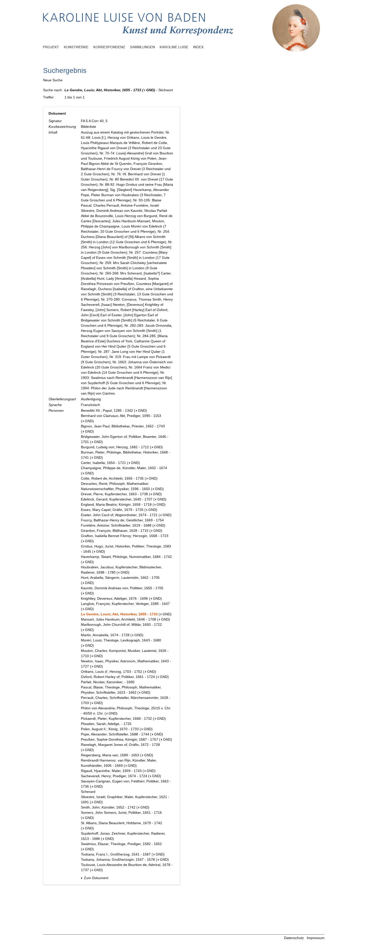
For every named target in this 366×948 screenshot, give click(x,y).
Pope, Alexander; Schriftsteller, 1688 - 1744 (115, 734)
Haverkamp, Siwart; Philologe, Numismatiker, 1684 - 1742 (126, 557)
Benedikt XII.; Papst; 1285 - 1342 (107, 410)
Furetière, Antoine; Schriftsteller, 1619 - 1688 (116, 525)
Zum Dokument (95, 878)
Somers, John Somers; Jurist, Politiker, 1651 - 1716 (121, 812)
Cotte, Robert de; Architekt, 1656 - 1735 (112, 478)
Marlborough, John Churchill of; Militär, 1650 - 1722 (121, 625)
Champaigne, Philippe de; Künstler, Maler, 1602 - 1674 (124, 468)
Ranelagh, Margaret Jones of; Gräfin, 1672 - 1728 (120, 745)
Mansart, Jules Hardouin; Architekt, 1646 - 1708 (118, 619)
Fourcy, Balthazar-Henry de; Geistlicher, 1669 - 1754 (122, 520)
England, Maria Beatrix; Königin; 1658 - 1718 (116, 504)
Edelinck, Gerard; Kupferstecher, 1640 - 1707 (116, 499)
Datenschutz (294, 938)
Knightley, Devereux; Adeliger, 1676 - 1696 (114, 598)
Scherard (88, 792)
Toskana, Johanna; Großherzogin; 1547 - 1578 (118, 859)
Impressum (315, 938)
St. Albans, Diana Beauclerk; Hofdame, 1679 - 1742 (121, 823)
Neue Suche (52, 80)
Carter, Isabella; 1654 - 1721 (103, 463)
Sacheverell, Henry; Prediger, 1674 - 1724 (114, 776)
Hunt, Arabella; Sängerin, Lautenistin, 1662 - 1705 (120, 578)
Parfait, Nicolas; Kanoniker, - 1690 (107, 682)
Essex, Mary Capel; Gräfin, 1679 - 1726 (112, 510)
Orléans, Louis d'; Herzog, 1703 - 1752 (111, 672)
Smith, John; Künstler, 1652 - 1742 (108, 807)
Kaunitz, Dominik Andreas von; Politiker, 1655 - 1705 (122, 588)
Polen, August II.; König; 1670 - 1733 (110, 729)
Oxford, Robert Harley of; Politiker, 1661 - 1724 (118, 677)
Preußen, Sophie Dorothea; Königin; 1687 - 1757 (119, 739)
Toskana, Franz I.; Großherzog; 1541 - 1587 (116, 854)
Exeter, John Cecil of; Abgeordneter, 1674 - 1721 (119, 515)
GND (150, 90)
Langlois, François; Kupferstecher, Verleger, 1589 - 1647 (125, 604)
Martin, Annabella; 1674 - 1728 (105, 635)
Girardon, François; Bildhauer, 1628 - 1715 (114, 531)
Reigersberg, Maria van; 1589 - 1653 (110, 755)
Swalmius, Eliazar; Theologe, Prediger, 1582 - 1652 (121, 844)
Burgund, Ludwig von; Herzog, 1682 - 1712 (115, 447)
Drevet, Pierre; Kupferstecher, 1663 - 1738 (114, 494)
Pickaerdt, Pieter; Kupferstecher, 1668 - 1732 (116, 719)
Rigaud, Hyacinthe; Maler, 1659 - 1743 (111, 771)
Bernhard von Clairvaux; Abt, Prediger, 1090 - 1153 (121, 416)
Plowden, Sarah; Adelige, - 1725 (106, 724)
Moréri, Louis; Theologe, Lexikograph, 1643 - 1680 (121, 640)
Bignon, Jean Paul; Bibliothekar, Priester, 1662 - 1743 (123, 426)
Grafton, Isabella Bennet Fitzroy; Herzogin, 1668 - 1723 (124, 536)
